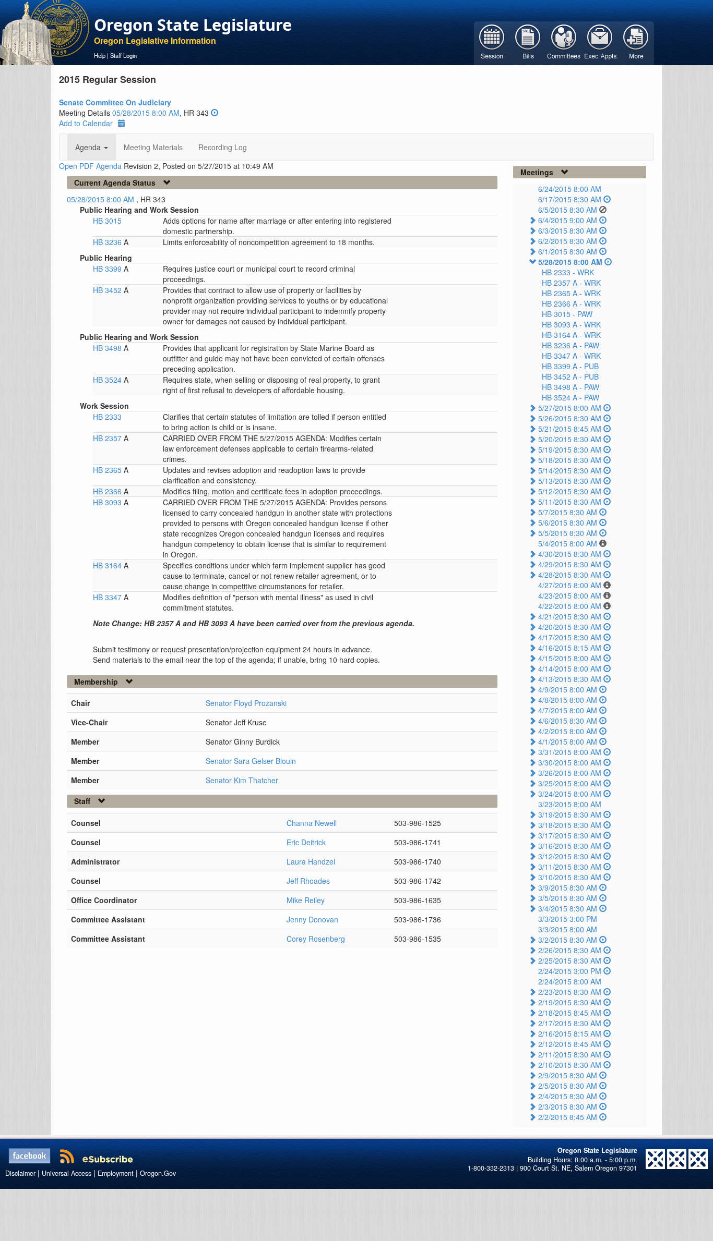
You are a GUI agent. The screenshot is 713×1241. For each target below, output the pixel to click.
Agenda (89, 147)
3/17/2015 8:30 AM (569, 835)
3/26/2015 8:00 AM (569, 773)
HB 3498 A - (570, 387)
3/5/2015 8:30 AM (567, 898)
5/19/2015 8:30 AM (569, 449)
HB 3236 (108, 242)
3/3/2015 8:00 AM (567, 929)
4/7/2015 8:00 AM (567, 710)
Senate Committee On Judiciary (115, 102)
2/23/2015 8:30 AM (569, 992)
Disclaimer (20, 1173)
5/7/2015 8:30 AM (567, 512)
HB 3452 (108, 290)
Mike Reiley (306, 900)
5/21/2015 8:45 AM (569, 428)
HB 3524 (108, 379)
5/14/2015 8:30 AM (569, 470)
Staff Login (123, 55)
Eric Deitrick (306, 842)
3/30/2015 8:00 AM (569, 762)
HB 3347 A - (571, 355)
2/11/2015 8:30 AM (569, 1054)
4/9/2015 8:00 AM (567, 689)
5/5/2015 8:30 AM (567, 533)
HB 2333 (107, 416)
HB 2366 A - (571, 303)
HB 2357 (108, 438)
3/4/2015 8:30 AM (567, 908)
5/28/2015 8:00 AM (570, 262)
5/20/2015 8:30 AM (569, 439)
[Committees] (564, 42)
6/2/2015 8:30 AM (567, 241)
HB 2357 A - (571, 282)
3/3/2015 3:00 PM (567, 919)
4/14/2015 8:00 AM (569, 668)
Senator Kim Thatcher (242, 780)
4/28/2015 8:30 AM (569, 574)
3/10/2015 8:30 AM (569, 877)
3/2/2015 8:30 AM (567, 939)
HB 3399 (108, 268)
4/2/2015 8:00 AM (567, 731)
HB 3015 (107, 220)
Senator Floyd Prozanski (246, 703)
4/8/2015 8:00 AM (567, 700)
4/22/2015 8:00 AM (569, 606)
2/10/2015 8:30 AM (569, 1065)
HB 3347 (108, 597)
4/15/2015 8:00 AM (569, 658)
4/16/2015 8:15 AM (569, 647)
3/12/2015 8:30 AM (569, 856)
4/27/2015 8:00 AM (569, 585)
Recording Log (222, 147)
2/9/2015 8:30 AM (567, 1075)
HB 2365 (108, 470)
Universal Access (66, 1173)
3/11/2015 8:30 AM (569, 866)
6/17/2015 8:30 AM (569, 199)
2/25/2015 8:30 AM (569, 960)
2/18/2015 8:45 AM (569, 1012)
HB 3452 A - (570, 376)
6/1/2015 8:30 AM (567, 251)
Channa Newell (312, 823)
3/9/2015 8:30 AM (567, 887)
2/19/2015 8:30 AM (569, 1002)
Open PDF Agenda (90, 166)
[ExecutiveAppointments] (600, 42)
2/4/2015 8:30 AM (567, 1096)
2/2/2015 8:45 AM (567, 1117)
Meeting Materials (153, 147)
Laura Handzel (311, 861)
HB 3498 (108, 348)
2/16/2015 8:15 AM (569, 1033)
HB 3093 (108, 502)
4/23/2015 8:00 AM (569, 595)
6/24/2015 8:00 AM (569, 189)
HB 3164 (108, 565)
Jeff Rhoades (308, 880)
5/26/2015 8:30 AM (569, 418)
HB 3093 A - (571, 324)
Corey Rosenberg (316, 938)
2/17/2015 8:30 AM (569, 1023)
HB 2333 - (568, 272)
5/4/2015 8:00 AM (567, 543)
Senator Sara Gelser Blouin (251, 761)
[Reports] (636, 42)
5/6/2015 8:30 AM (567, 522)
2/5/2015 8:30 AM (567, 1085)
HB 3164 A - (571, 335)
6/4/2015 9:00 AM (567, 220)
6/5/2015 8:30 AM (567, 209)
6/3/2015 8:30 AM (567, 230)
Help (99, 55)
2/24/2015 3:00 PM (569, 971)
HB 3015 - (567, 314)
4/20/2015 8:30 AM (569, 627)
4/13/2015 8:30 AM (569, 679)
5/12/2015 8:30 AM (569, 491)
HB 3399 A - (570, 366)
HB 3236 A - (570, 345)
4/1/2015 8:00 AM (567, 741)
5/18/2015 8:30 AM (569, 460)
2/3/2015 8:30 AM (567, 1106)
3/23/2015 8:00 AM (569, 804)
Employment (116, 1173)
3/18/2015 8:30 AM (569, 825)
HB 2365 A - (571, 293)
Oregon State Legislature (193, 24)
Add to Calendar (86, 123)
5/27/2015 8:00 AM (569, 408)
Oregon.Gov (158, 1173)
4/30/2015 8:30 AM (569, 554)
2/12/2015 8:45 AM (569, 1044)
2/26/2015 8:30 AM (569, 950)
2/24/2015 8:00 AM (569, 981)
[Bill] (528, 42)
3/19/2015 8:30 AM (569, 814)
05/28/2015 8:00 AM (146, 112)
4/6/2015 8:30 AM (567, 720)
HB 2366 (108, 491)
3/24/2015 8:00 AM (569, 793)
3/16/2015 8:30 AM (569, 846)
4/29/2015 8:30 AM (569, 564)
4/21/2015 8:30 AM (569, 616)
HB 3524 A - (570, 397)
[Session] (492, 42)
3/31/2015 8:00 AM (569, 752)
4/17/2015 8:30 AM (569, 637)
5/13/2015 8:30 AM (569, 481)
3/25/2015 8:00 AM (569, 783)
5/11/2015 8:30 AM (569, 501)
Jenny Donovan (312, 919)
